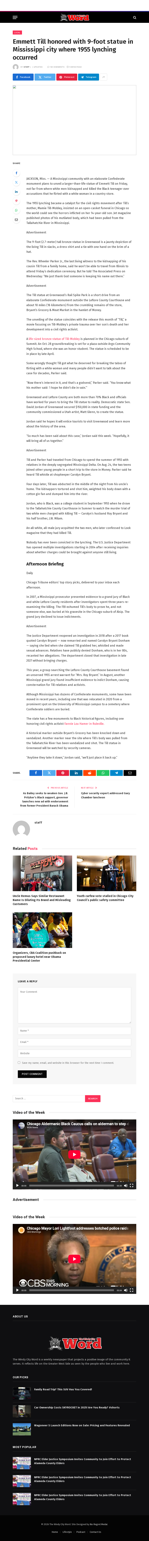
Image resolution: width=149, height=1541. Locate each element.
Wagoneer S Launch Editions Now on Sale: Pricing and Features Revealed (82, 1425)
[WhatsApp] (16, 210)
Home (55, 1532)
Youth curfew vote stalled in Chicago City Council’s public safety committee (105, 898)
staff (27, 67)
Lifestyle (67, 1532)
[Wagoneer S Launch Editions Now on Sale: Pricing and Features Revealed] (22, 1429)
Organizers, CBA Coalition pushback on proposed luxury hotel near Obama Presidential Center (39, 957)
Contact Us (95, 1532)
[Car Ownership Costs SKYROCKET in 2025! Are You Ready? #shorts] (22, 1411)
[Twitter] (16, 182)
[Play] (17, 1185)
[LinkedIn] (16, 191)
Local (17, 32)
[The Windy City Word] (75, 17)
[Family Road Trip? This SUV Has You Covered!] (22, 1393)
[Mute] (126, 1185)
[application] (74, 1154)
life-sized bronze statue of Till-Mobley (54, 339)
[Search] (134, 17)
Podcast (80, 1532)
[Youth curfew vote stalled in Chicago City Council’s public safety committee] (106, 873)
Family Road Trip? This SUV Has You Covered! (63, 1389)
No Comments (57, 67)
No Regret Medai (98, 1524)
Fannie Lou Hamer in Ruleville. (84, 723)
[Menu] (15, 17)
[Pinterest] (16, 201)
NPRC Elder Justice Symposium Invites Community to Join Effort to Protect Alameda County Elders (82, 1461)
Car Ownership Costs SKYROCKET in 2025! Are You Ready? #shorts (77, 1407)
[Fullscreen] (131, 1185)
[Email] (16, 219)
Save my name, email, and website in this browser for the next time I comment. (68, 1062)
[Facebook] (16, 173)
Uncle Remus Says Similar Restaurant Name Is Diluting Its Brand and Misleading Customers (42, 900)
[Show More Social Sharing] (103, 77)
